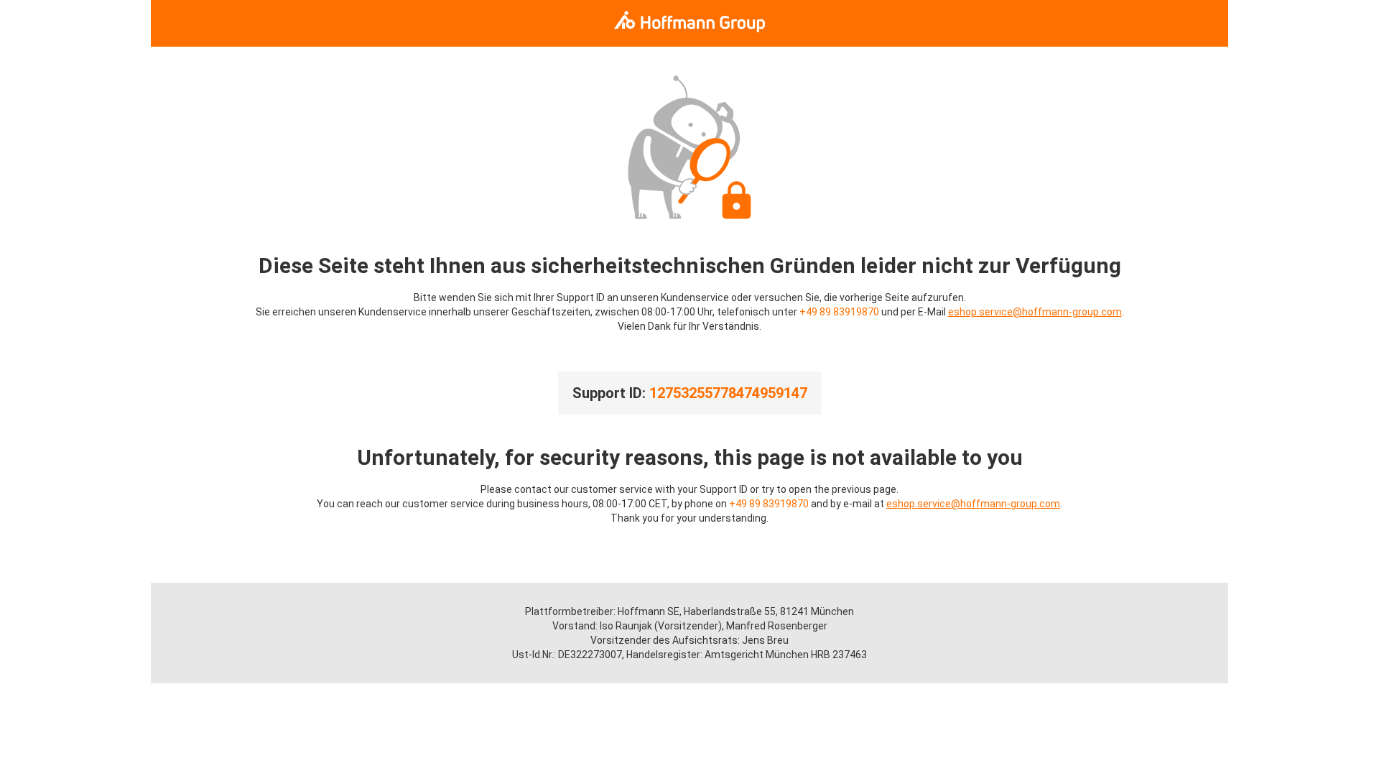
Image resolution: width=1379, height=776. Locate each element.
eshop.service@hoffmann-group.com (1035, 312)
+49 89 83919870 (839, 312)
